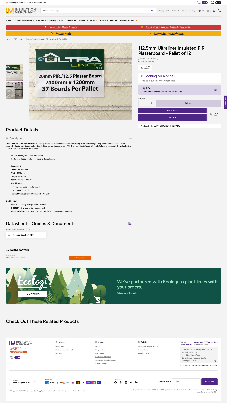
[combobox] (98, 10)
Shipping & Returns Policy (148, 346)
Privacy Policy (143, 350)
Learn (97, 346)
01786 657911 (186, 344)
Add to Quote (172, 110)
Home (8, 39)
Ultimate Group (211, 390)
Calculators (99, 353)
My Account (59, 346)
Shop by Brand (100, 350)
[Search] (153, 10)
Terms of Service (144, 353)
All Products (18, 39)
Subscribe (209, 382)
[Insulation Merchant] (21, 11)
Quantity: (141, 98)
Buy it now (172, 117)
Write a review (80, 258)
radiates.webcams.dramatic (204, 365)
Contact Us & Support (103, 357)
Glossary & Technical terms (105, 360)
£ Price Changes (101, 364)
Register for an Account (64, 350)
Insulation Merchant (147, 61)
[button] (213, 10)
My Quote (58, 353)
